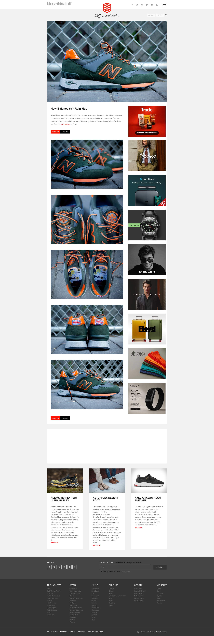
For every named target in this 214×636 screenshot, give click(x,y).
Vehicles (162, 585)
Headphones (51, 603)
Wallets (72, 619)
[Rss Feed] (157, 5)
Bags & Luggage (75, 591)
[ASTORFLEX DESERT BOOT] (107, 480)
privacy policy (126, 571)
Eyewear (73, 600)
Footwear (73, 603)
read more (54, 542)
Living (95, 585)
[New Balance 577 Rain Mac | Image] (107, 61)
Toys (93, 619)
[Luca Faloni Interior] (147, 294)
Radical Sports (139, 598)
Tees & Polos (74, 615)
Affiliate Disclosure (95, 632)
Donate (111, 588)
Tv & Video (50, 615)
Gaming (49, 600)
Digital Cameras (52, 598)
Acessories (73, 588)
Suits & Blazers (75, 612)
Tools (49, 612)
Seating (94, 612)
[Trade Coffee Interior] (147, 121)
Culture (113, 585)
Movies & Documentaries (117, 596)
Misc (158, 598)
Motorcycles (161, 600)
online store (65, 124)
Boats (159, 588)
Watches (73, 622)
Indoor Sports (138, 593)
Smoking (112, 603)
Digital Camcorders (53, 596)
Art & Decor (95, 591)
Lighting (94, 605)
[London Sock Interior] (147, 363)
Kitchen (94, 603)
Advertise (81, 632)
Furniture (95, 598)
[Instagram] (152, 5)
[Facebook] (132, 5)
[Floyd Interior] (147, 329)
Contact (72, 632)
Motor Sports (138, 596)
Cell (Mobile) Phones (54, 591)
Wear (73, 585)
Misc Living (95, 610)
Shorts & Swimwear (76, 610)
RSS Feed (63, 632)
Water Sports (138, 600)
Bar (93, 593)
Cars (158, 591)
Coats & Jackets (75, 593)
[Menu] (164, 5)
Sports (138, 585)
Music (111, 598)
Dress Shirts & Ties (76, 598)
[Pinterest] (142, 5)
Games (94, 600)
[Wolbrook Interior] (147, 225)
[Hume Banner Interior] (147, 190)
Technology (54, 585)
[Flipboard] (147, 5)
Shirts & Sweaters (76, 608)
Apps (48, 588)
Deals (72, 596)
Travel (111, 605)
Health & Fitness (139, 591)
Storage (94, 615)
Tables (94, 617)
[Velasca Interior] (147, 155)
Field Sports (138, 588)
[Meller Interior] (147, 259)
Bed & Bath (95, 596)
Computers (50, 593)
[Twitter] (137, 5)
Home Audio (51, 605)
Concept (160, 593)
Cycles (159, 596)
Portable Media (52, 610)
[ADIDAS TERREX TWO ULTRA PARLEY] (65, 480)
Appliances (95, 588)
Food (110, 593)
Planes (159, 603)
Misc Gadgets (51, 608)
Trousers (73, 617)
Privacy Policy (52, 632)
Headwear (73, 605)
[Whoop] (147, 398)
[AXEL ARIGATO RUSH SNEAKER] (149, 480)
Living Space (96, 608)
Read (111, 600)
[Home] (107, 7)
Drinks (111, 591)
